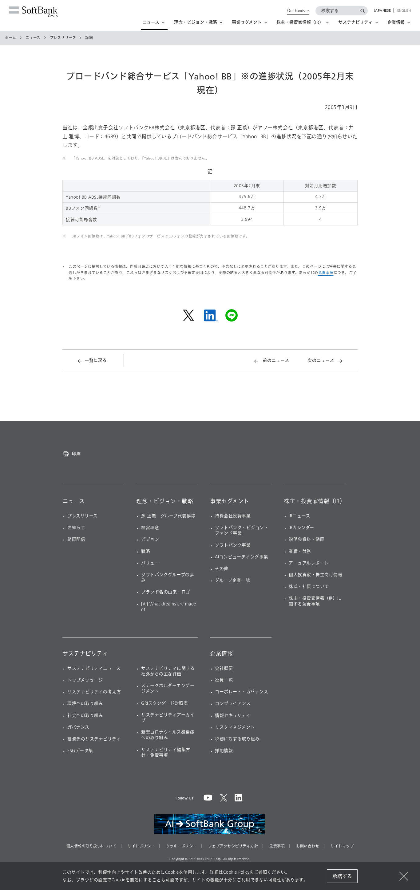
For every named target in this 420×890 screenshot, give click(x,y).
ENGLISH (404, 11)
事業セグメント (229, 501)
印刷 (76, 453)
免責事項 (326, 272)
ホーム (10, 38)
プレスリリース (63, 38)
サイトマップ (342, 846)
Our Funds (296, 10)
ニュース (33, 38)
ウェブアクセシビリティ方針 (233, 846)
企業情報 (221, 654)
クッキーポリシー (181, 846)
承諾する (342, 876)
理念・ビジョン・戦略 (164, 501)
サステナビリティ (85, 654)
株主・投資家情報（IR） (314, 501)
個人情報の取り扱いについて (91, 846)
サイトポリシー (141, 846)
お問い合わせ (307, 846)
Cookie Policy (236, 872)
